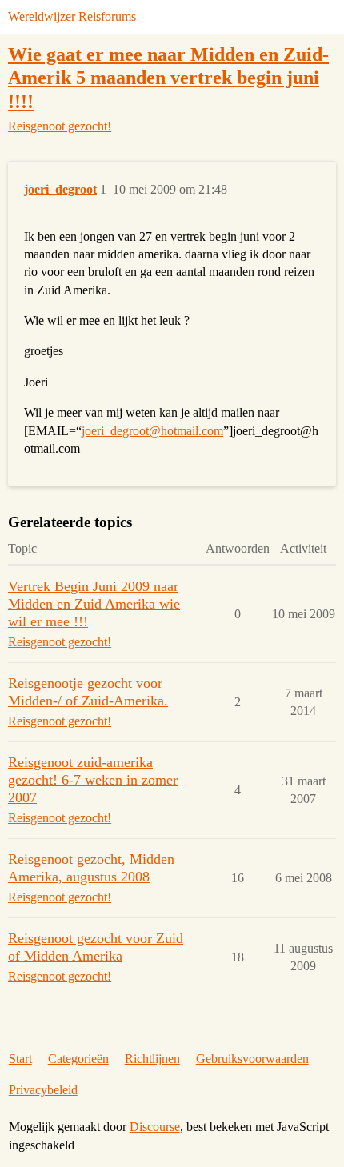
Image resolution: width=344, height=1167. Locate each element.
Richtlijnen (152, 1058)
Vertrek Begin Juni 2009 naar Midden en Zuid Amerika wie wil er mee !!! (94, 603)
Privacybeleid (43, 1090)
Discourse (155, 1126)
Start (20, 1058)
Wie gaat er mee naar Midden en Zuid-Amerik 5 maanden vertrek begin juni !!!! (168, 77)
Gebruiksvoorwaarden (252, 1058)
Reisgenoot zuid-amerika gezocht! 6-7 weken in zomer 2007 (93, 779)
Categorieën (78, 1058)
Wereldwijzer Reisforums (72, 16)
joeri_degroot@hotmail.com (152, 431)
